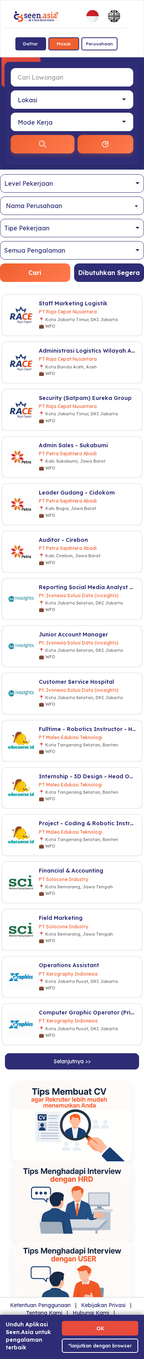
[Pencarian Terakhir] (106, 144)
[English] (114, 16)
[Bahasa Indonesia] (92, 16)
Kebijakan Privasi (103, 1305)
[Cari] (42, 144)
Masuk (64, 44)
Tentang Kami (44, 1312)
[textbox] (72, 206)
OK (100, 1328)
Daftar (30, 44)
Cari (34, 272)
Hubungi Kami (91, 1312)
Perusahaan (99, 44)
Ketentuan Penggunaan (40, 1305)
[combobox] (72, 206)
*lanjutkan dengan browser (100, 1346)
